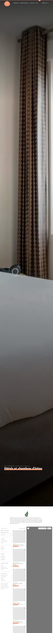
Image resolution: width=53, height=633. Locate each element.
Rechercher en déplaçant (43, 528)
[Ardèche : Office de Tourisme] (7, 3)
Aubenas (3, 557)
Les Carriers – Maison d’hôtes (17, 584)
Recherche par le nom (5, 532)
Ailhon (3, 555)
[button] (39, 0)
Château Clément (16, 603)
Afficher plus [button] (3, 559)
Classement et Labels (4, 563)
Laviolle (3, 558)
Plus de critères (3, 573)
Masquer (49, 528)
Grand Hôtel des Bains (18, 621)
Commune (2, 553)
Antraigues (3, 556)
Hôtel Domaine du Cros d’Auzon (18, 564)
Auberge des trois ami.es (18, 544)
